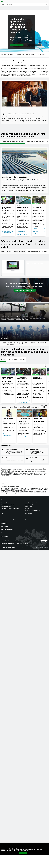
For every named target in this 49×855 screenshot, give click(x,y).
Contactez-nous (40, 54)
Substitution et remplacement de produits (10, 526)
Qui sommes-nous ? (5, 535)
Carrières (3, 533)
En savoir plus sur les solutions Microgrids (38, 229)
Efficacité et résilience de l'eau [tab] (35, 141)
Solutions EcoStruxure (7, 54)
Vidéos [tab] (3, 359)
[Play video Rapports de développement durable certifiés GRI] (38, 371)
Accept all (23, 852)
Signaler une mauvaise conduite (8, 537)
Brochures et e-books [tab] (18, 359)
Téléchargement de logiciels (7, 522)
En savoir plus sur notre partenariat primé (37, 232)
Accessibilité (4, 539)
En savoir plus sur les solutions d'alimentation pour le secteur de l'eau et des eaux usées (23, 233)
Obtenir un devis (28, 524)
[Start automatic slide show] (24, 47)
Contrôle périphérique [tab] (33, 251)
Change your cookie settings (12, 852)
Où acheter (27, 526)
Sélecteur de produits (6, 524)
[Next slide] (21, 47)
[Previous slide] (11, 47)
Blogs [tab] (8, 359)
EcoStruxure (27, 533)
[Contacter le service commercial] (25, 290)
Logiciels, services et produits (25, 54)
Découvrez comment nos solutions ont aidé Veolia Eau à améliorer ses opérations (22, 230)
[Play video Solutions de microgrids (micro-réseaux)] (38, 200)
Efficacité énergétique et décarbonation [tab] (12, 141)
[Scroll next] (48, 54)
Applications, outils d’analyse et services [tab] (13, 251)
